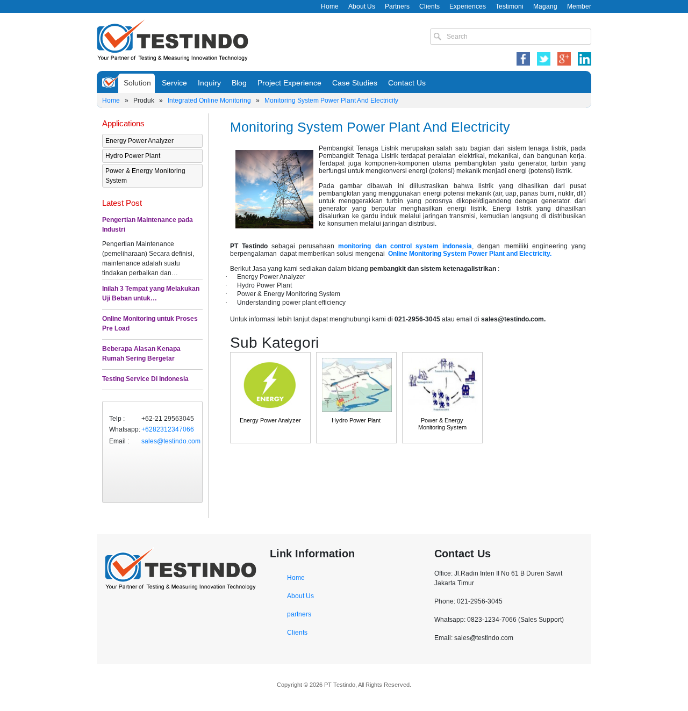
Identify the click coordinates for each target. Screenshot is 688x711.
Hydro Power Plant (132, 156)
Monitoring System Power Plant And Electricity (331, 100)
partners (299, 614)
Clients (429, 6)
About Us (361, 6)
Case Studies (354, 82)
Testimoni (510, 6)
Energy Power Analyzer (139, 141)
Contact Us (407, 82)
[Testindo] (172, 39)
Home (330, 6)
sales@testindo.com (170, 441)
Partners (397, 6)
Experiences (467, 6)
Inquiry (209, 82)
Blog (239, 82)
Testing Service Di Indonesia (145, 379)
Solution (137, 82)
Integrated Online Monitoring (209, 100)
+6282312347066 (167, 429)
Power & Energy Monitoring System (145, 175)
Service (174, 82)
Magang (545, 6)
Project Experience (289, 82)
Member (579, 6)
